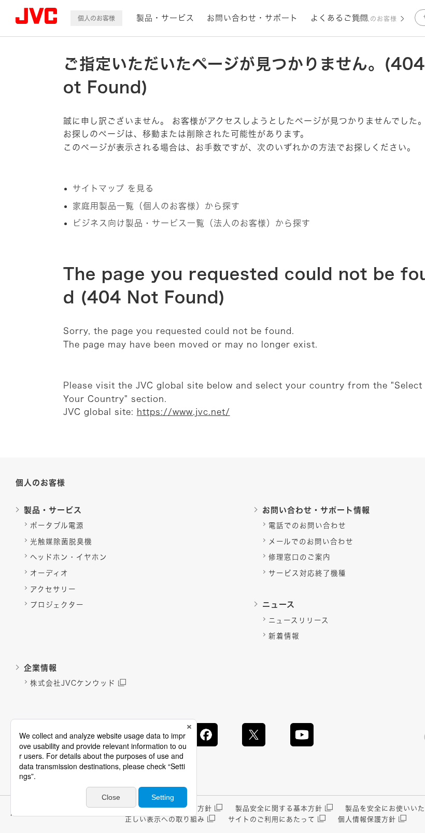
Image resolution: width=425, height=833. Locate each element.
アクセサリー (53, 589)
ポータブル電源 (57, 525)
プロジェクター (57, 604)
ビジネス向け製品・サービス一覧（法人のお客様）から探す (191, 223)
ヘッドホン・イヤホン (68, 557)
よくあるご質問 (339, 18)
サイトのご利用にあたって (271, 819)
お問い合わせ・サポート (252, 18)
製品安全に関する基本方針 (278, 808)
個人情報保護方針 (367, 819)
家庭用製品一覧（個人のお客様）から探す (156, 206)
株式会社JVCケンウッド (73, 683)
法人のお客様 (377, 19)
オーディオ (49, 573)
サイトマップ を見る (113, 188)
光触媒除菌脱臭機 (61, 541)
